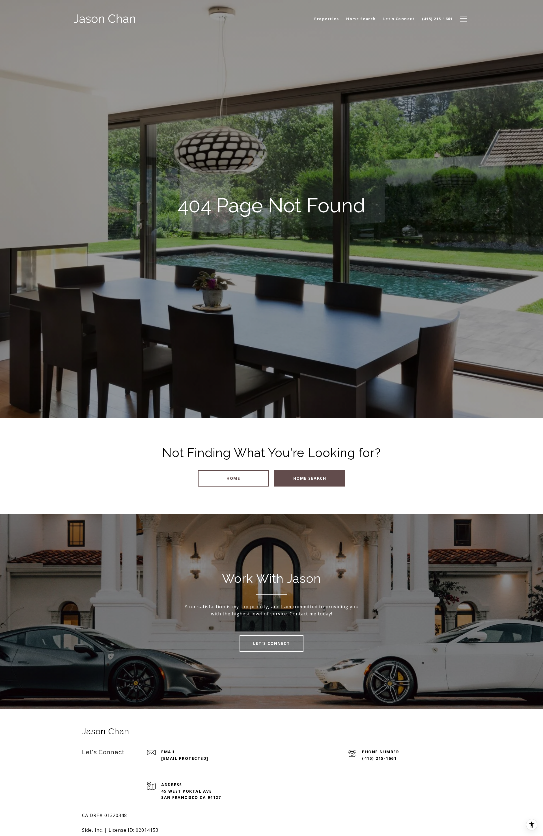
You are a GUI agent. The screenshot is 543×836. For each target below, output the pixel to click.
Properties (326, 18)
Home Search (309, 478)
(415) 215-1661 (379, 758)
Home (233, 478)
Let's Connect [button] (271, 643)
